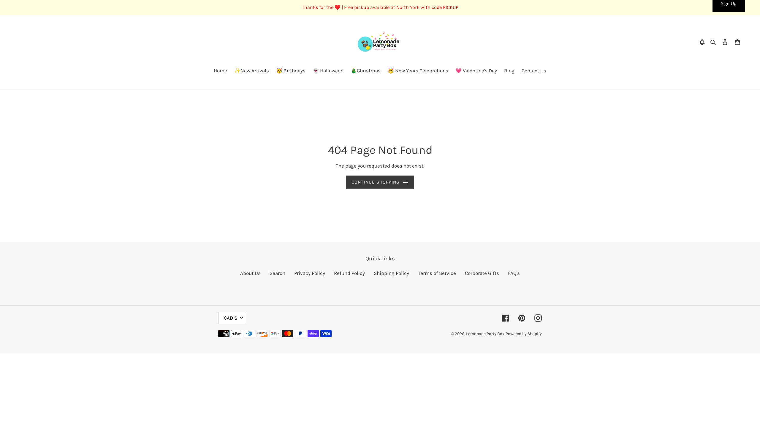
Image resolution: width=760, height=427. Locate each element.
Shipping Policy (391, 273)
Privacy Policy (309, 273)
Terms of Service (437, 273)
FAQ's (514, 273)
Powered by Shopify (524, 333)
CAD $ (231, 318)
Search (277, 273)
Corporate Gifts (482, 273)
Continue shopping (376, 182)
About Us (250, 273)
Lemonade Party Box (485, 333)
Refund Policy (349, 273)
